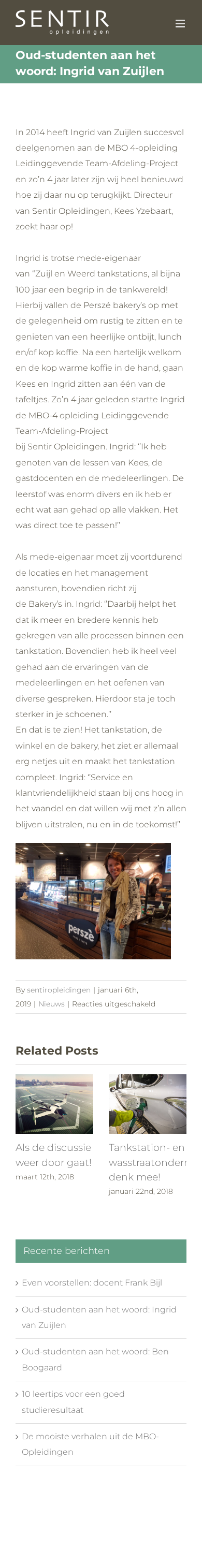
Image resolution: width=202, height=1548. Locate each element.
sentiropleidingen (59, 990)
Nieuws (51, 1004)
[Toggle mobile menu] (181, 23)
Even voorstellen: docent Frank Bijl (92, 1283)
